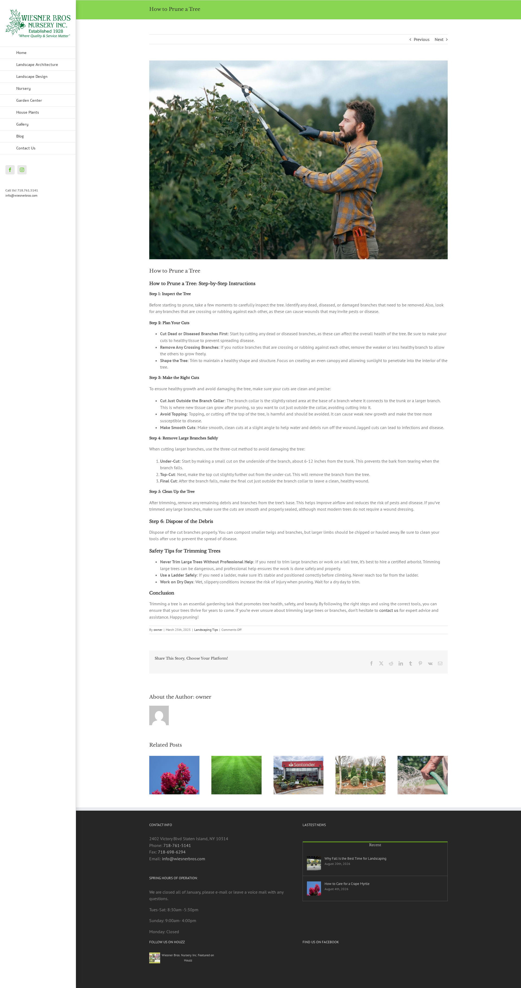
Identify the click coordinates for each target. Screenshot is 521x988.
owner (158, 630)
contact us (388, 610)
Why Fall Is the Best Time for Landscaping (355, 858)
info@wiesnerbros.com (21, 195)
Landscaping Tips (206, 630)
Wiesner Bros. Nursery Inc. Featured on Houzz (188, 957)
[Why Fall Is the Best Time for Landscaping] (314, 863)
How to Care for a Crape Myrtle (347, 883)
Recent (375, 845)
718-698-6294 (172, 852)
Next (439, 39)
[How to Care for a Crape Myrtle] (314, 888)
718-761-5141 (177, 845)
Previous (422, 39)
